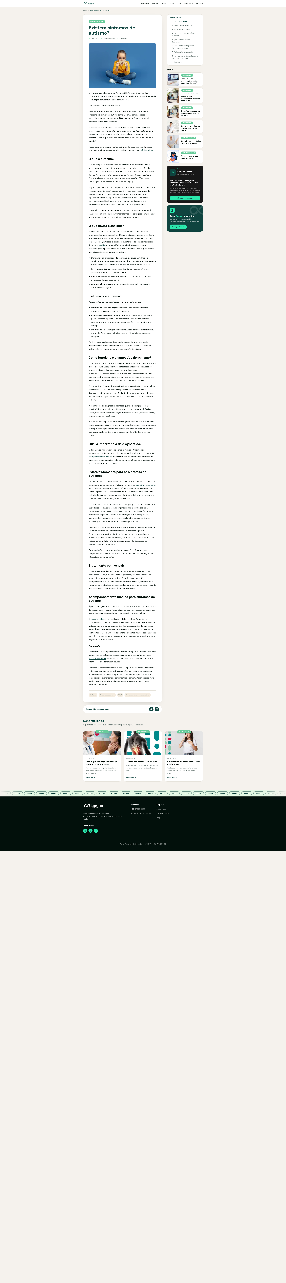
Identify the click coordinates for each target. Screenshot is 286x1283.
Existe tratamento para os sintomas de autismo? (183, 47)
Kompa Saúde (187, 75)
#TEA (120, 695)
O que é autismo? (180, 22)
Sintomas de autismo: (181, 29)
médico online (146, 150)
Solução (164, 3)
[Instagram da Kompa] (157, 709)
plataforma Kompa (97, 658)
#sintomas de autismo (107, 695)
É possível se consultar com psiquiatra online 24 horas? (190, 113)
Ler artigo (89, 778)
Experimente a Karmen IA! (149, 3)
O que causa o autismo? (182, 25)
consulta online (98, 619)
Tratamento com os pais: (182, 52)
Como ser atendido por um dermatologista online (191, 128)
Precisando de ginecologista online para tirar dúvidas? (189, 81)
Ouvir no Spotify (186, 198)
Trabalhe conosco (163, 813)
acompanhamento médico (100, 456)
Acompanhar (177, 227)
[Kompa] (89, 3)
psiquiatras (150, 485)
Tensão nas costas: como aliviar (141, 761)
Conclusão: (178, 62)
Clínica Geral (184, 731)
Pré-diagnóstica (96, 21)
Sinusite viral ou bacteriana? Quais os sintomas (183, 763)
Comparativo (188, 3)
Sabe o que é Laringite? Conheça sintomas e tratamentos (101, 763)
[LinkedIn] (90, 831)
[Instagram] (85, 831)
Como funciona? (175, 3)
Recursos (199, 3)
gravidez (102, 245)
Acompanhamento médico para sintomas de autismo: (185, 57)
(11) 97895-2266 (138, 809)
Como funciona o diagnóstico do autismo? (185, 34)
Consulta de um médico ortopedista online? (191, 142)
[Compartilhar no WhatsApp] (151, 709)
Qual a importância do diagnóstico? (181, 40)
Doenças (102, 731)
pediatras (140, 485)
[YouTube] (96, 831)
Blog (158, 818)
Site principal (161, 809)
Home (85, 11)
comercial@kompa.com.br (141, 813)
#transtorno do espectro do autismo (138, 695)
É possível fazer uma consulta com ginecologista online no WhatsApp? (190, 97)
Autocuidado (143, 731)
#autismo (93, 695)
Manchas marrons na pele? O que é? (189, 157)
